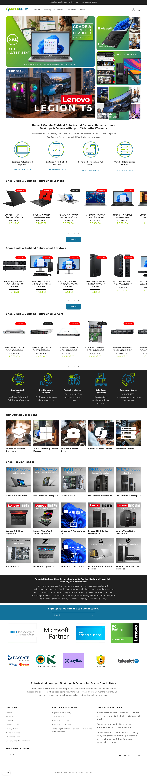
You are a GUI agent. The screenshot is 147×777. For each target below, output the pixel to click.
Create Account (13, 725)
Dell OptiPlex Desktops (127, 496)
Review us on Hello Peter (62, 725)
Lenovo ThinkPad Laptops (14, 532)
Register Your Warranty (61, 713)
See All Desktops (55, 169)
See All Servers (124, 170)
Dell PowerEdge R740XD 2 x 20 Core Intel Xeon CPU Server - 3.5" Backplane (122, 349)
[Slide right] (78, 233)
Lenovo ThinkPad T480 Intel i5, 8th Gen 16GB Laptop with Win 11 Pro (41, 215)
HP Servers (11, 566)
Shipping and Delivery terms (18, 741)
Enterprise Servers (125, 449)
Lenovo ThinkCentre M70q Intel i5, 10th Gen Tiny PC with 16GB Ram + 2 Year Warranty (95, 284)
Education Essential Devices (16, 450)
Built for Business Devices (69, 450)
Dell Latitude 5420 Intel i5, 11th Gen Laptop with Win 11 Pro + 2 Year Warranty (95, 215)
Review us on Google (60, 721)
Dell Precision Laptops (44, 496)
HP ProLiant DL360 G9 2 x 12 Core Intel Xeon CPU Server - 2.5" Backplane (14, 349)
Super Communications (69, 772)
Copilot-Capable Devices (100, 449)
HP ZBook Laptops (42, 566)
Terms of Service (13, 733)
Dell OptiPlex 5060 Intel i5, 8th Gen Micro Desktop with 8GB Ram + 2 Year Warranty (14, 284)
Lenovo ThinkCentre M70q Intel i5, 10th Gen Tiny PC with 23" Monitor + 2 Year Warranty (41, 284)
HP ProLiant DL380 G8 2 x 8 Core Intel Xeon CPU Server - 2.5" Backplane (41, 349)
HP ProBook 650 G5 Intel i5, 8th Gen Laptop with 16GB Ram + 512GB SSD (68, 215)
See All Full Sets (89, 170)
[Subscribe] (92, 615)
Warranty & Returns (14, 737)
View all (73, 239)
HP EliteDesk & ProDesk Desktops (128, 567)
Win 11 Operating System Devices (45, 450)
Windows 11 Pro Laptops (73, 531)
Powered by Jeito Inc (85, 772)
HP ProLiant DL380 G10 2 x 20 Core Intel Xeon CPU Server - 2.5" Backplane (95, 349)
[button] (37, 9)
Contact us (10, 721)
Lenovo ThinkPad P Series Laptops (42, 532)
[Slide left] (68, 233)
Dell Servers (67, 496)
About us (10, 717)
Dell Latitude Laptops (16, 496)
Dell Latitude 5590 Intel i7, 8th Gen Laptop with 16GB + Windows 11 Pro (122, 215)
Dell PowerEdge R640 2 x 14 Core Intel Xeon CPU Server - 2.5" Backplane (68, 349)
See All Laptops (21, 169)
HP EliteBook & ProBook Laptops (100, 567)
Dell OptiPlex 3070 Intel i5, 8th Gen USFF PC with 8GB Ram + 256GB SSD (122, 283)
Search (9, 713)
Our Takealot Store (59, 717)
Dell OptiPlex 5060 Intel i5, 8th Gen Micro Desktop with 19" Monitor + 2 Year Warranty (68, 284)
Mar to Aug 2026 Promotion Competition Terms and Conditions (72, 730)
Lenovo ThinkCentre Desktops (98, 532)
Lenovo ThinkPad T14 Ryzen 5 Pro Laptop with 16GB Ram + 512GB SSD (14, 215)
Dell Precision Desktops (100, 496)
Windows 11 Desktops (71, 566)
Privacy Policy (12, 729)
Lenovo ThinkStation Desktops (126, 532)
